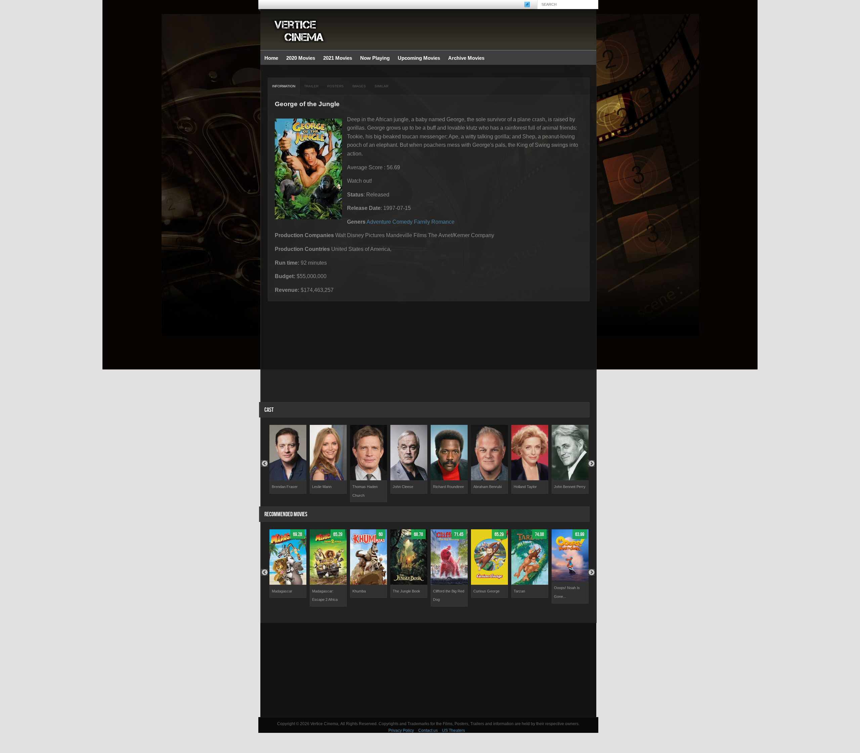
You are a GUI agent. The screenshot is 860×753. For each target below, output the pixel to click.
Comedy (402, 222)
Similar (381, 86)
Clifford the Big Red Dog (448, 595)
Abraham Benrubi (487, 487)
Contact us (428, 730)
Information (283, 86)
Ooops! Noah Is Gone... (567, 592)
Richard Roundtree (448, 487)
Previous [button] (264, 463)
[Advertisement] (428, 670)
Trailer (311, 86)
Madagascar (282, 591)
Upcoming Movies (419, 58)
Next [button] (591, 463)
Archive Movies (464, 58)
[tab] (284, 86)
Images (359, 86)
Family (422, 222)
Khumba (359, 591)
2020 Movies (300, 58)
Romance (443, 222)
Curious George (486, 591)
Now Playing (375, 58)
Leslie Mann (322, 487)
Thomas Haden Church (365, 491)
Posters (335, 86)
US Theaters (453, 730)
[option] (288, 459)
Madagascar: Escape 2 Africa (325, 595)
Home (271, 58)
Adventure (379, 222)
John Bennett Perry (570, 487)
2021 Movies (337, 58)
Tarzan (519, 591)
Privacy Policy (401, 730)
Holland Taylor (525, 487)
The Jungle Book (406, 591)
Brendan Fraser (285, 487)
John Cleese (403, 487)
